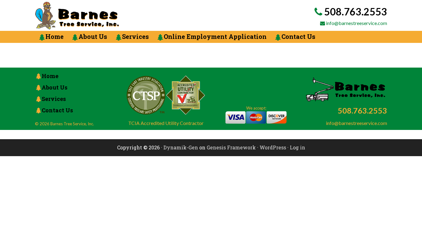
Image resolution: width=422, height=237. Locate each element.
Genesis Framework (231, 147)
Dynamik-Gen (180, 147)
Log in (297, 147)
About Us (54, 87)
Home (50, 76)
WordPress (273, 147)
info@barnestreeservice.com (356, 23)
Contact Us (57, 110)
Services (54, 98)
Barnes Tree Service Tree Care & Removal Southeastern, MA (117, 16)
